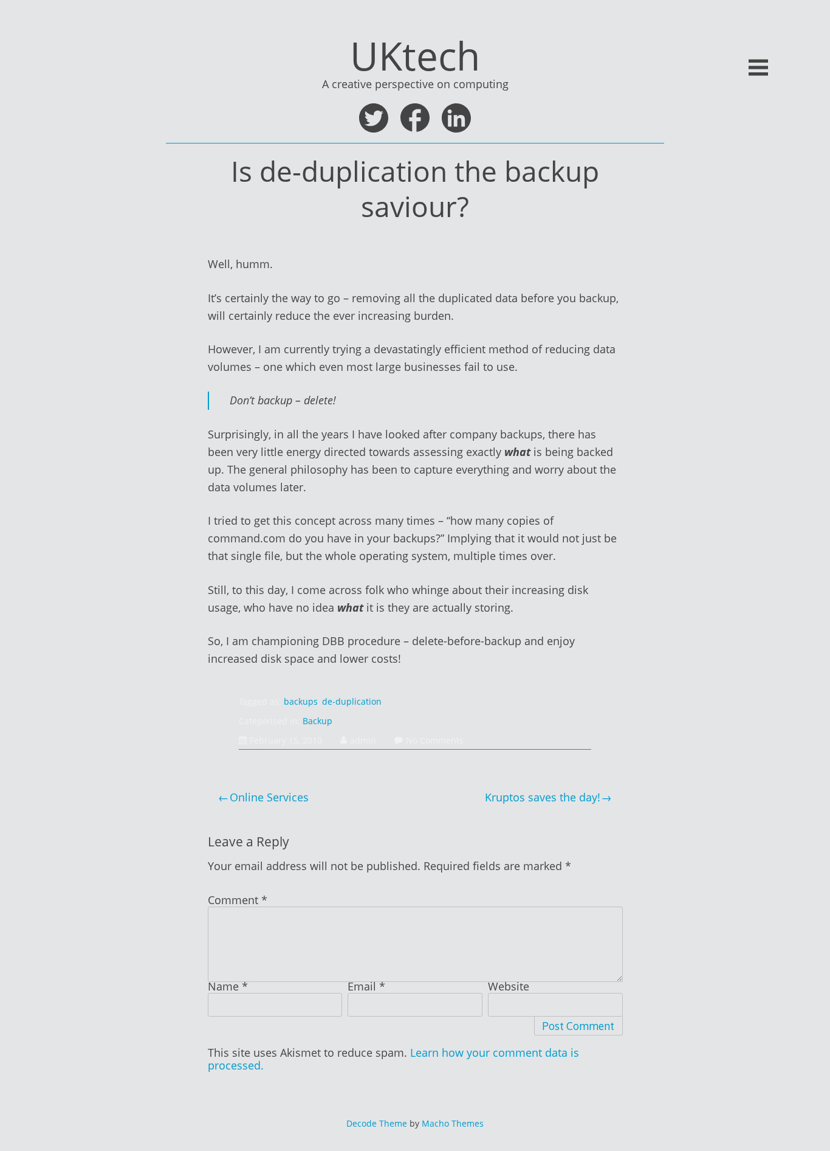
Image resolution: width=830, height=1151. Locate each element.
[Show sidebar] (758, 67)
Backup (317, 721)
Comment (237, 900)
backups (301, 701)
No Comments (435, 740)
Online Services (269, 797)
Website (508, 986)
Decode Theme (376, 1123)
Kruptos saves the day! (542, 797)
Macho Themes (453, 1123)
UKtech (415, 55)
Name (228, 986)
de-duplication (352, 701)
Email (366, 986)
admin (363, 740)
